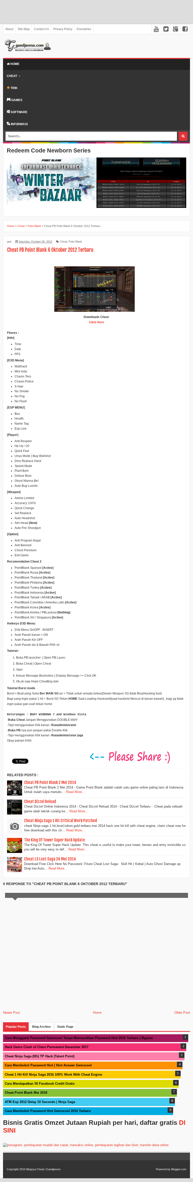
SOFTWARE (18, 112)
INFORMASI (19, 124)
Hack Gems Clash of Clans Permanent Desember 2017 (46, 1047)
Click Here (96, 322)
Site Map (24, 29)
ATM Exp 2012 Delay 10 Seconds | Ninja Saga (40, 1102)
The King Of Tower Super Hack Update (54, 839)
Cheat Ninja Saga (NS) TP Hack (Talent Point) (39, 1056)
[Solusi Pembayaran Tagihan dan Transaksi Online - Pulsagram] (86, 1145)
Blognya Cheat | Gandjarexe (43, 1169)
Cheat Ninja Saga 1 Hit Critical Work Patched (60, 820)
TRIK (14, 88)
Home (14, 64)
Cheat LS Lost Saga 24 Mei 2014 (50, 858)
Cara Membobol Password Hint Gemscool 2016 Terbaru (48, 1111)
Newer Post (11, 1012)
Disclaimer (84, 29)
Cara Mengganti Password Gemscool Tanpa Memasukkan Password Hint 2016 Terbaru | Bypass (79, 1038)
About (9, 29)
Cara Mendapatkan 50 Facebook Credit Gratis (40, 1083)
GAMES (16, 100)
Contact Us (41, 29)
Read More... (75, 792)
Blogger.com (178, 1169)
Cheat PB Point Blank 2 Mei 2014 (50, 782)
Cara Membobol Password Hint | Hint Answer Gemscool (48, 1065)
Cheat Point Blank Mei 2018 (26, 1092)
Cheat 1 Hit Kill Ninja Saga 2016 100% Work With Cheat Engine (53, 1074)
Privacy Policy (62, 29)
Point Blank (75, 241)
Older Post (182, 1012)
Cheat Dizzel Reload (40, 801)
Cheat (12, 76)
